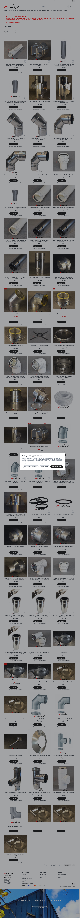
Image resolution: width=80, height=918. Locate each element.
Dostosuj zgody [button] (44, 466)
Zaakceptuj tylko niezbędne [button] (30, 466)
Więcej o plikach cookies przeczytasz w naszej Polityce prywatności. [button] (35, 463)
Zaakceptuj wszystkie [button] (57, 466)
